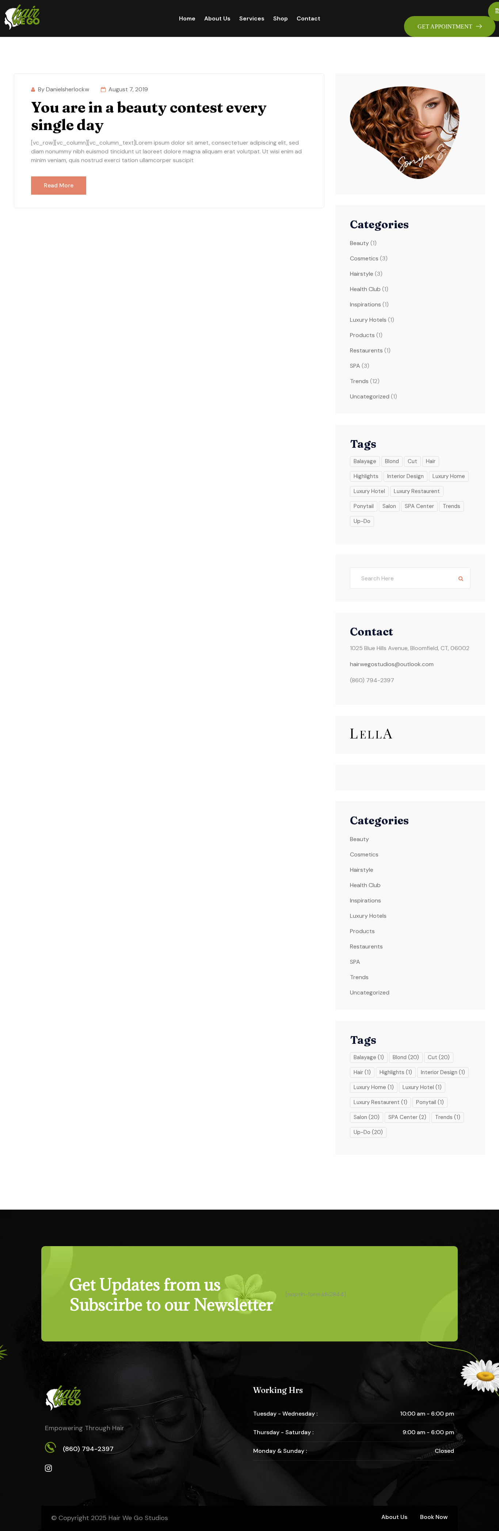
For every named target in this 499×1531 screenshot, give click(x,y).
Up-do (362, 521)
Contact (308, 18)
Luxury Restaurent (417, 491)
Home (187, 18)
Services (251, 18)
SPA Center (419, 506)
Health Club (365, 289)
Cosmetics (364, 258)
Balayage (365, 461)
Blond (392, 461)
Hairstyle (361, 274)
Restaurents (366, 350)
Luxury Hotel (369, 491)
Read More (58, 185)
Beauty (359, 243)
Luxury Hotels (368, 320)
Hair (430, 461)
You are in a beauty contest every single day (149, 116)
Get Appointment (445, 26)
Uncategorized (369, 396)
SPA (355, 366)
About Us (217, 18)
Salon (389, 506)
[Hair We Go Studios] (22, 17)
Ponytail (364, 506)
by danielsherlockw (63, 89)
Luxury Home (449, 476)
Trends (359, 381)
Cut (412, 461)
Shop (280, 18)
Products (362, 335)
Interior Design (405, 476)
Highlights (366, 476)
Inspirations (365, 304)
